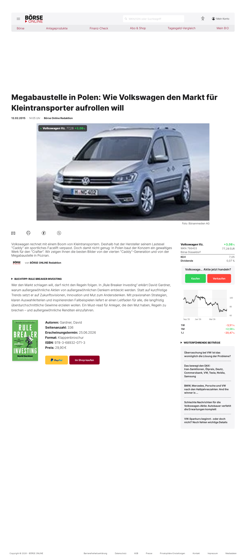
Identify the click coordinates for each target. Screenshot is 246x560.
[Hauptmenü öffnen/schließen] (18, 19)
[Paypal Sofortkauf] (56, 360)
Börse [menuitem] (20, 28)
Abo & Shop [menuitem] (138, 28)
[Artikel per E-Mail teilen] (13, 233)
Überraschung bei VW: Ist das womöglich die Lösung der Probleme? (207, 354)
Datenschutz (120, 553)
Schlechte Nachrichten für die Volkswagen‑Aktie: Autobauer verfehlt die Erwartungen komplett (207, 406)
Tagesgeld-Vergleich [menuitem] (181, 28)
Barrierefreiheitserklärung (95, 553)
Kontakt (196, 553)
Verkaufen (219, 278)
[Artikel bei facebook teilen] (44, 233)
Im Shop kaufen (84, 360)
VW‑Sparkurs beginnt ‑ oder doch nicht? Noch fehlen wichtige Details (205, 420)
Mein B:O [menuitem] (223, 28)
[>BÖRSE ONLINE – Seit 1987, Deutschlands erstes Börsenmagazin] (34, 19)
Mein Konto (222, 18)
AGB (136, 553)
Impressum (213, 553)
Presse (149, 553)
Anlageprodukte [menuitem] (57, 28)
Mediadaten (230, 553)
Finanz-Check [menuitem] (99, 28)
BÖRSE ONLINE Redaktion (45, 262)
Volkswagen (20, 244)
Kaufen (195, 278)
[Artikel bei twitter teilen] (59, 233)
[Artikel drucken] (28, 233)
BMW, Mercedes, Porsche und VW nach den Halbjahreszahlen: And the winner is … (206, 389)
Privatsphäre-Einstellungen (172, 553)
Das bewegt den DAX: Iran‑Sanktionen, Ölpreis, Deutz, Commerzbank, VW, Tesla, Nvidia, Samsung (204, 371)
